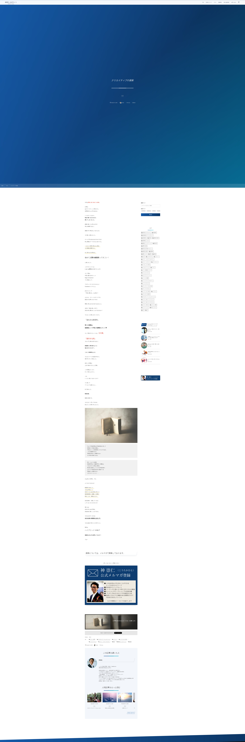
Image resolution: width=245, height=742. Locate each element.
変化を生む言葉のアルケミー (147, 248)
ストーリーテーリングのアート (147, 280)
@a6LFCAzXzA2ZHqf (108, 632)
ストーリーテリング (145, 283)
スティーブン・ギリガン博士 (147, 286)
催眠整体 (151, 251)
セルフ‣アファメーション (146, 275)
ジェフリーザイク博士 (146, 291)
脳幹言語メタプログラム (146, 232)
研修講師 (154, 232)
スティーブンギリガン (146, 288)
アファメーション (145, 307)
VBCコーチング (153, 307)
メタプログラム (150, 256)
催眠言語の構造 (145, 251)
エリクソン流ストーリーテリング (148, 299)
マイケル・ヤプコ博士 (146, 264)
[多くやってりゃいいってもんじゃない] (94, 697)
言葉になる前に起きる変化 (109, 708)
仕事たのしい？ (125, 708)
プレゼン (153, 267)
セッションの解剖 (145, 278)
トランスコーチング (145, 272)
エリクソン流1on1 (145, 304)
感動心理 (155, 243)
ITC (147, 310)
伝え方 (143, 256)
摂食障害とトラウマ (145, 240)
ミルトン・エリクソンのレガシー (148, 259)
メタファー (157, 256)
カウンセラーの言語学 (146, 294)
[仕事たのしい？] (125, 697)
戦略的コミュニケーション (146, 243)
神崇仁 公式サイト (11, 2)
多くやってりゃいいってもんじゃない (94, 708)
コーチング (154, 291)
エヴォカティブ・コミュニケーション (148, 296)
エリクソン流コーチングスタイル (148, 302)
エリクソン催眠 (153, 304)
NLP (143, 310)
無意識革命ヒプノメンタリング (147, 235)
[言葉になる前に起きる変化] (110, 697)
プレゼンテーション (145, 267)
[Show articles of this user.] (92, 663)
